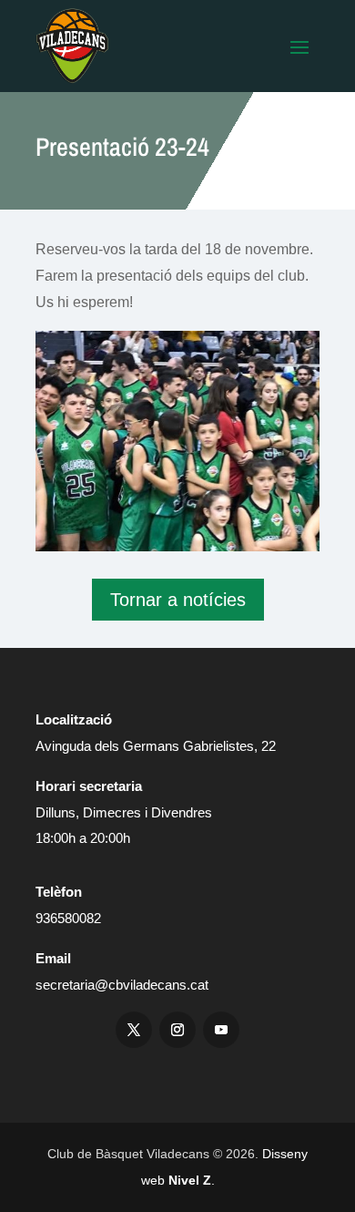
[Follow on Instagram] (177, 1030)
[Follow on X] (134, 1030)
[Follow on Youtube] (221, 1030)
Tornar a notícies (178, 600)
